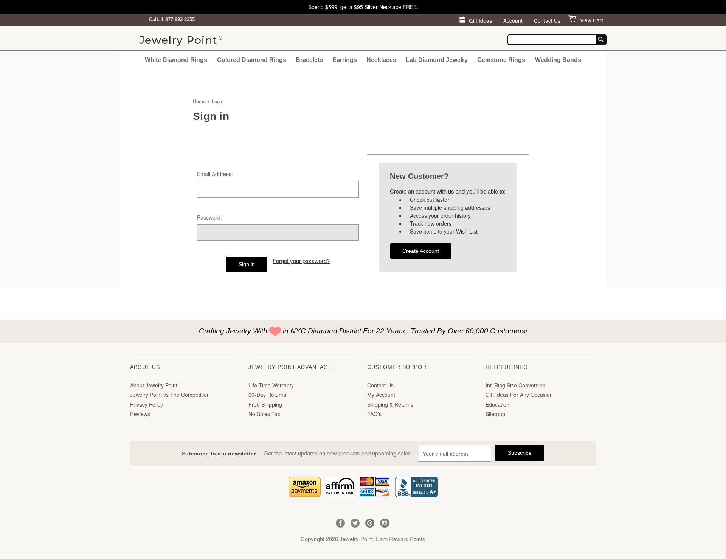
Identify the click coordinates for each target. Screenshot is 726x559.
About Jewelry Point (153, 385)
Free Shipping (265, 404)
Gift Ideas (480, 20)
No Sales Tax (264, 414)
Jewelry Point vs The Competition (170, 394)
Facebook (340, 523)
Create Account (420, 251)
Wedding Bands (558, 59)
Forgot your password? (301, 261)
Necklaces (381, 59)
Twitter (355, 523)
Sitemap (495, 414)
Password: (209, 217)
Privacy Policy (146, 404)
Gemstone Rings (501, 59)
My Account (381, 394)
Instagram (384, 523)
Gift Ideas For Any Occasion (519, 394)
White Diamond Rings (176, 59)
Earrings (344, 59)
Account (513, 20)
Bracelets (309, 59)
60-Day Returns (267, 394)
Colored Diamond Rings (251, 59)
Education (497, 404)
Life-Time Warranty (271, 385)
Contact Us (547, 20)
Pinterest (370, 523)
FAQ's (374, 414)
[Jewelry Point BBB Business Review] (416, 486)
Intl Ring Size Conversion (516, 385)
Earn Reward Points (400, 539)
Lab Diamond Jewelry (437, 59)
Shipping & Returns (390, 404)
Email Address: (215, 174)
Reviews (140, 414)
